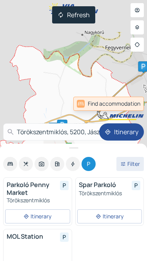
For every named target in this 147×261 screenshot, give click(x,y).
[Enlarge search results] (73, 148)
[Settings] (137, 27)
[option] (10, 164)
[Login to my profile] (137, 10)
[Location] (137, 45)
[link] (126, 104)
